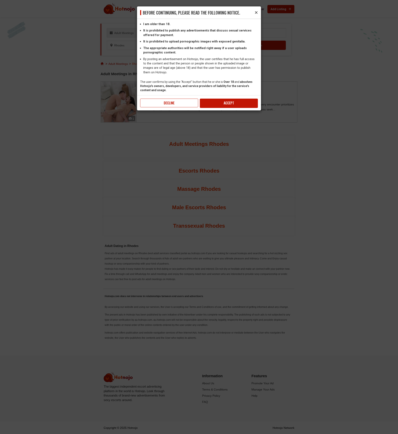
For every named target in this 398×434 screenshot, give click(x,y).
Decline (169, 102)
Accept (229, 102)
